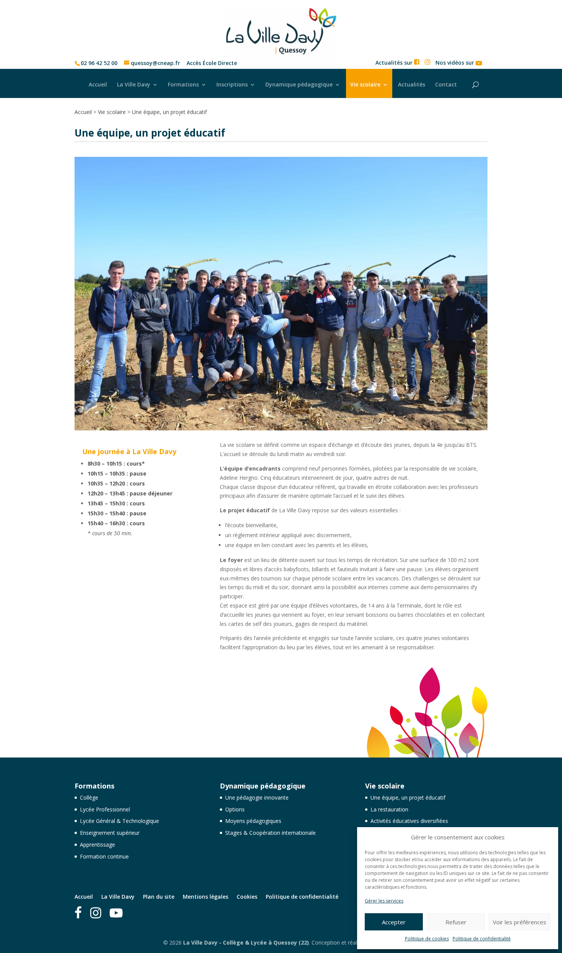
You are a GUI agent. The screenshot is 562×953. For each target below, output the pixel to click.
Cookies (247, 896)
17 (323, 415)
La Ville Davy (133, 84)
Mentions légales (205, 896)
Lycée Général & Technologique (119, 820)
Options (235, 809)
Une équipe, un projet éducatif (407, 797)
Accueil (98, 84)
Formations (183, 84)
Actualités (411, 84)
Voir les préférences (519, 922)
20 (342, 415)
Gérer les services (384, 901)
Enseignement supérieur (110, 832)
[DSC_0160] (281, 428)
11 (284, 415)
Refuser (455, 922)
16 (316, 415)
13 (297, 415)
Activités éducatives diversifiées (409, 820)
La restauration (389, 809)
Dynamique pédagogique (299, 84)
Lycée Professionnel (105, 809)
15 (310, 415)
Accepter (394, 922)
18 (329, 415)
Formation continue (104, 856)
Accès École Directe (212, 63)
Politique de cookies (427, 938)
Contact (446, 84)
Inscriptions (232, 84)
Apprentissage (97, 844)
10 (277, 415)
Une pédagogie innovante (257, 797)
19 (336, 415)
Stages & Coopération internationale (270, 832)
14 (303, 415)
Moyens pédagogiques (253, 820)
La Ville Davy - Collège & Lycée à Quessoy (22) (246, 942)
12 (290, 415)
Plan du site (158, 896)
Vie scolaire (365, 84)
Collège (89, 797)
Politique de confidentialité (482, 938)
